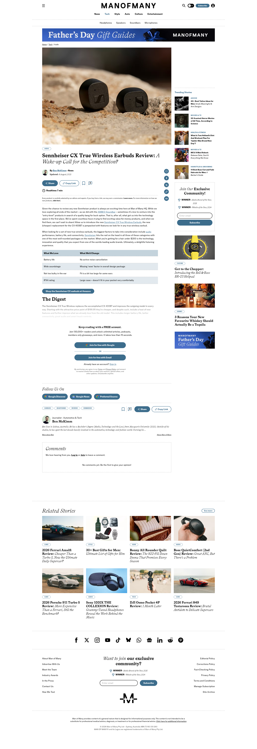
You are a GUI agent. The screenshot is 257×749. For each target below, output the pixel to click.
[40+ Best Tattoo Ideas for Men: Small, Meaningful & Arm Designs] (182, 104)
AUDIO (46, 148)
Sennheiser (90, 235)
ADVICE (194, 98)
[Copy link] (167, 141)
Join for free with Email (100, 357)
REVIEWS (75, 408)
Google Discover (56, 396)
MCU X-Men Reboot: (200, 155)
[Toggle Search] (184, 5)
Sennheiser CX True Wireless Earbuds (122, 222)
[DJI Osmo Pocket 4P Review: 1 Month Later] (150, 580)
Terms (100, 369)
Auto (127, 14)
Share (51, 183)
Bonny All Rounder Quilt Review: (148, 555)
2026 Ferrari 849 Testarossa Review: (193, 606)
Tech (107, 14)
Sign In (113, 364)
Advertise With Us (51, 664)
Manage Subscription (204, 686)
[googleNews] (149, 640)
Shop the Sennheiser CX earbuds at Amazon (68, 291)
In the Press (48, 680)
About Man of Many (164, 435)
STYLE (90, 544)
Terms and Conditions (204, 680)
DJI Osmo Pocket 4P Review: (145, 604)
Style (117, 14)
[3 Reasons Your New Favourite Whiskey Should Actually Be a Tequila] (195, 296)
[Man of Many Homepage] (128, 6)
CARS (46, 544)
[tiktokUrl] (118, 640)
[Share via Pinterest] (167, 135)
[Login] (213, 6)
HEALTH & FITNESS (198, 132)
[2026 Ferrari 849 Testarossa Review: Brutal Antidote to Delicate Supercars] (194, 580)
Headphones (106, 22)
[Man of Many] (128, 698)
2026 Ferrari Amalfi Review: (59, 555)
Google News (82, 396)
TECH (134, 597)
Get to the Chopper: (192, 272)
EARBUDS (47, 408)
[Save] (84, 183)
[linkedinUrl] (159, 640)
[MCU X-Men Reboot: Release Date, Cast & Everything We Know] (182, 155)
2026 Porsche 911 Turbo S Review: (61, 607)
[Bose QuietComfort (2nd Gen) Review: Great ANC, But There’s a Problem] (194, 528)
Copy (70, 183)
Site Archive (209, 692)
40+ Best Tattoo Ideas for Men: (202, 104)
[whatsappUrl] (138, 640)
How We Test (48, 692)
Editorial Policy (207, 658)
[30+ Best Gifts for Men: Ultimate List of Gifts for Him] (106, 528)
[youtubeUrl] (107, 640)
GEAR (134, 544)
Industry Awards (50, 675)
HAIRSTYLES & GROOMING (201, 167)
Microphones (151, 22)
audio (148, 231)
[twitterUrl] (86, 640)
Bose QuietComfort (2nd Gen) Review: (194, 553)
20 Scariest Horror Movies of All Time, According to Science (202, 121)
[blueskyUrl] (128, 640)
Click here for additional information (171, 721)
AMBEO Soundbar (107, 212)
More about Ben (48, 435)
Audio (56, 44)
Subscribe (202, 5)
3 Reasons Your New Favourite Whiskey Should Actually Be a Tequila (194, 320)
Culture (139, 14)
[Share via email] (166, 198)
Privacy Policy (111, 369)
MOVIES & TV (196, 115)
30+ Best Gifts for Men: (105, 552)
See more (208, 511)
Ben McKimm (59, 170)
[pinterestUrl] (180, 640)
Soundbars (135, 22)
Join (83, 455)
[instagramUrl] (97, 640)
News (97, 14)
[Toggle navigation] (44, 5)
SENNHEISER (87, 408)
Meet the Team (49, 669)
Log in (74, 455)
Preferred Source (109, 396)
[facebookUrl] (76, 640)
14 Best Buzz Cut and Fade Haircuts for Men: (202, 172)
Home (44, 44)
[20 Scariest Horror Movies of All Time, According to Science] (182, 121)
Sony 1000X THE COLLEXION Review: (105, 609)
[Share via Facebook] (167, 123)
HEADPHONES (61, 408)
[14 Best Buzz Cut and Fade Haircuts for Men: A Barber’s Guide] (182, 172)
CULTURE (180, 263)
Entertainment (155, 14)
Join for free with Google (102, 345)
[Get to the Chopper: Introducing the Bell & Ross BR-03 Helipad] (195, 247)
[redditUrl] (170, 640)
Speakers (121, 22)
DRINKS (179, 311)
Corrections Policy (206, 664)
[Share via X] (167, 129)
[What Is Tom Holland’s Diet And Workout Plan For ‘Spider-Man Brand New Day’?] (182, 138)
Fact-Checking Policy (204, 669)
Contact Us (47, 686)
